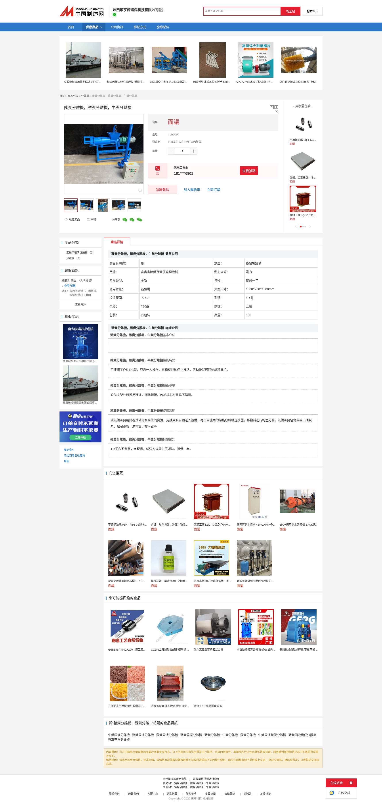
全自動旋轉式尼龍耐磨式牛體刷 (298, 82)
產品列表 (73, 96)
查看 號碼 (70, 286)
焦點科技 (196, 798)
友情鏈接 (265, 794)
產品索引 (69, 450)
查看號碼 (249, 171)
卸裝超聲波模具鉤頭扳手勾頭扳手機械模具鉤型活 (222, 82)
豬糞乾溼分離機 (191, 735)
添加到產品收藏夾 (74, 455)
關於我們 (114, 794)
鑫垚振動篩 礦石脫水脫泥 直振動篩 (171, 706)
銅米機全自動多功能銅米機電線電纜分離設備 (176, 82)
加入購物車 (192, 189)
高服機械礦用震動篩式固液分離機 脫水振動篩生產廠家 (96, 82)
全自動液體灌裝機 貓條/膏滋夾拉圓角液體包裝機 (265, 649)
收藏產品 (74, 219)
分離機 (85, 96)
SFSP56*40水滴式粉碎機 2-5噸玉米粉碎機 (261, 82)
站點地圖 (172, 794)
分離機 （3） (74, 258)
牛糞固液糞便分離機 (272, 735)
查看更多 (80, 304)
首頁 (62, 96)
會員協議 (210, 794)
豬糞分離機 (212, 735)
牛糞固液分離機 (119, 735)
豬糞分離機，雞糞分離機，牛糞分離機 (196, 783)
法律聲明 (229, 794)
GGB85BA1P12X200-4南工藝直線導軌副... (133, 649)
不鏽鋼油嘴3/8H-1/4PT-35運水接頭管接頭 (314, 140)
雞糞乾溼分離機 (119, 739)
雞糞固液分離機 (167, 735)
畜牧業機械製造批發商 (206, 779)
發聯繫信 (162, 189)
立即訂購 (213, 189)
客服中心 (152, 794)
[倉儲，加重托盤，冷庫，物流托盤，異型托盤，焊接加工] (303, 161)
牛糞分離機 (230, 735)
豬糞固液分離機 (143, 735)
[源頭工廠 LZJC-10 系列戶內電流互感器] (303, 199)
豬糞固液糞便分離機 (302, 735)
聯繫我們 (133, 794)
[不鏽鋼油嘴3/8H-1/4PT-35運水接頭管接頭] (303, 123)
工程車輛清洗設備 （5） (80, 252)
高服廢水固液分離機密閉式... (80, 361)
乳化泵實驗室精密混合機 (208, 649)
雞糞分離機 (248, 735)
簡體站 (248, 794)
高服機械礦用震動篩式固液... (80, 403)
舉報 (93, 219)
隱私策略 (191, 794)
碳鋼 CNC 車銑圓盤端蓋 (208, 706)
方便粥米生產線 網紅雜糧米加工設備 (129, 706)
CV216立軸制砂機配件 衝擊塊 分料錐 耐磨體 (177, 649)
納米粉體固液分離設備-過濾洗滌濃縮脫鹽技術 (134, 82)
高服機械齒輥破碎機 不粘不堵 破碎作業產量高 (307, 649)
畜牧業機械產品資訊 (175, 779)
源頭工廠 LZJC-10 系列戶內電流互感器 (312, 215)
